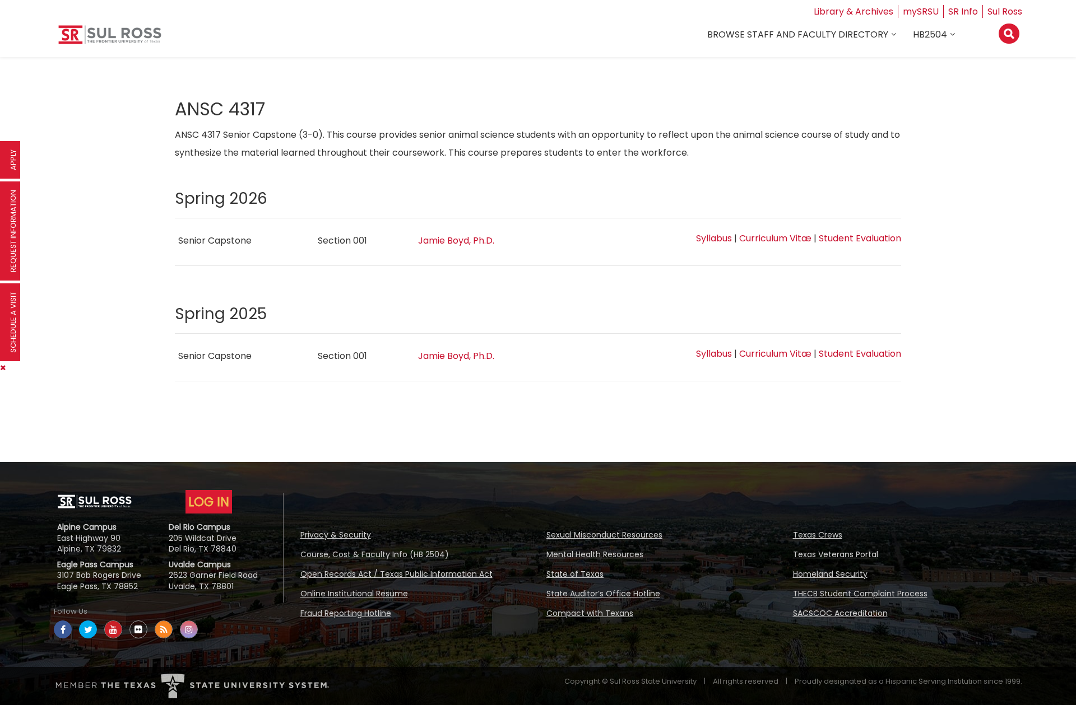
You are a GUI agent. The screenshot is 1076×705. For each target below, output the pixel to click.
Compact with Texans (589, 613)
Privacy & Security (335, 534)
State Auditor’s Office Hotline (603, 593)
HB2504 (930, 34)
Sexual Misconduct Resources (604, 534)
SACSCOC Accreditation (840, 613)
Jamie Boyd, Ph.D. (456, 240)
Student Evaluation (860, 238)
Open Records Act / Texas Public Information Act (396, 574)
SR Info (963, 11)
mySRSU (921, 11)
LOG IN (208, 502)
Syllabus (714, 238)
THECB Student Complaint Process (860, 593)
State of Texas (575, 574)
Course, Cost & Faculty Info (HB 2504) (374, 554)
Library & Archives (853, 11)
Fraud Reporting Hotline (345, 613)
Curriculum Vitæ (775, 238)
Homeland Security (830, 574)
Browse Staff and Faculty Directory (797, 34)
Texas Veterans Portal (835, 554)
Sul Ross (1004, 11)
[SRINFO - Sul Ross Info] (110, 39)
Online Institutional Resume (354, 593)
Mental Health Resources (594, 554)
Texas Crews (817, 534)
